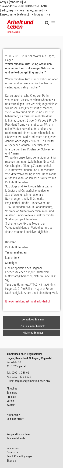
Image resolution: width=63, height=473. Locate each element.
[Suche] (47, 21)
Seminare (12, 392)
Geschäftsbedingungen (20, 456)
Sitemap (11, 460)
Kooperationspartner (18, 434)
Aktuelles (12, 388)
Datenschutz (14, 452)
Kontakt (11, 405)
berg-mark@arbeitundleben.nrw (32, 381)
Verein (10, 401)
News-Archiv (13, 414)
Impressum (13, 448)
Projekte (11, 396)
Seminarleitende (16, 438)
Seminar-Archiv (15, 419)
